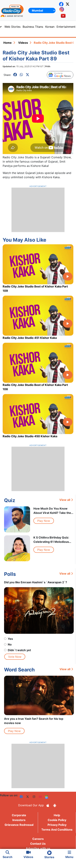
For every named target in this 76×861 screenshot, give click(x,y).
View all (64, 500)
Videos (23, 42)
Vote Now (14, 656)
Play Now (43, 521)
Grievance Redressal (19, 825)
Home (7, 42)
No (10, 644)
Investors (18, 820)
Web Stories (12, 26)
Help (57, 815)
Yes (10, 639)
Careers (38, 839)
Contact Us (38, 843)
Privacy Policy (57, 825)
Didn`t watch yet (19, 650)
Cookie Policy (57, 820)
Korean (49, 26)
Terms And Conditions (56, 829)
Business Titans (33, 26)
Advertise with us (38, 848)
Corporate (19, 815)
